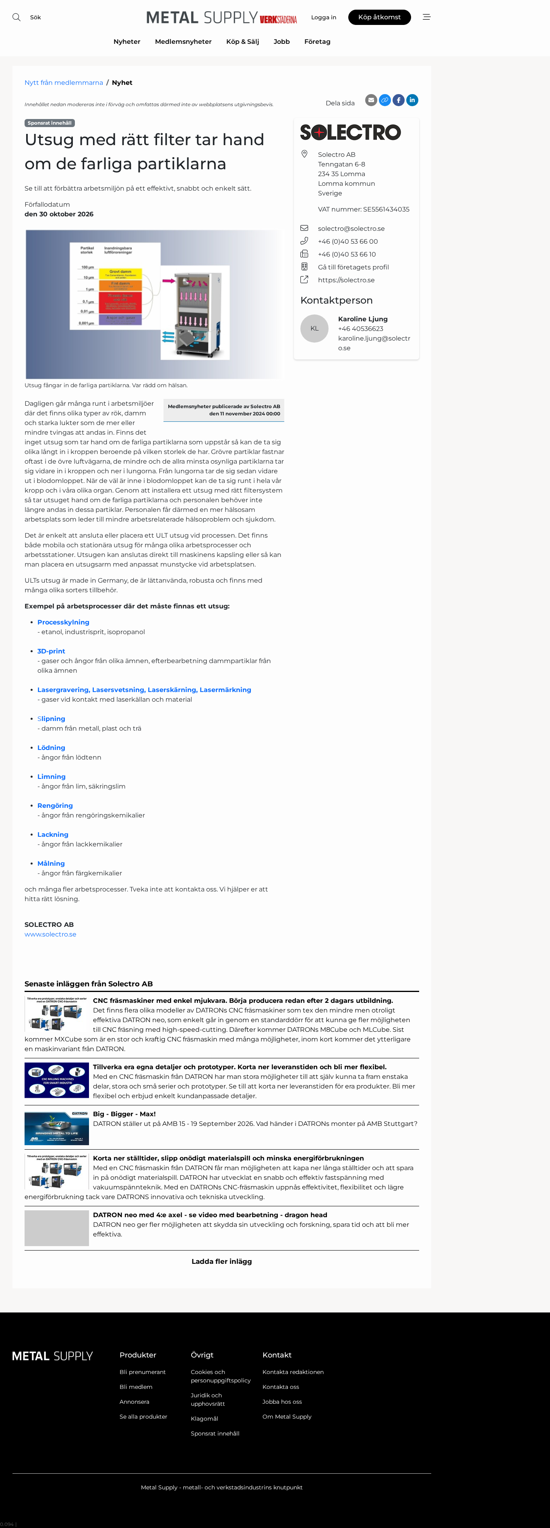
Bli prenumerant (143, 1372)
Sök (35, 17)
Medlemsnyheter (183, 41)
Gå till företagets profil (353, 267)
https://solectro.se (346, 280)
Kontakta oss (281, 1386)
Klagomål (204, 1418)
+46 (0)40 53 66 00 (348, 241)
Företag (317, 41)
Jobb (282, 41)
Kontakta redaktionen (293, 1372)
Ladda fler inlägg (222, 1261)
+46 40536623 (360, 329)
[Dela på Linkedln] (412, 100)
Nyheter (127, 41)
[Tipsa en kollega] (371, 100)
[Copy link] (385, 100)
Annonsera (134, 1401)
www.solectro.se (51, 934)
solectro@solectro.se (351, 228)
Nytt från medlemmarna (64, 82)
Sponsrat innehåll (215, 1433)
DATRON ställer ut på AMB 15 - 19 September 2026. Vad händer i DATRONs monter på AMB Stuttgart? (256, 1119)
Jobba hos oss (282, 1401)
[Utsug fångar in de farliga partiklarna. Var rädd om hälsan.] (154, 304)
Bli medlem (136, 1386)
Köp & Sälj (242, 41)
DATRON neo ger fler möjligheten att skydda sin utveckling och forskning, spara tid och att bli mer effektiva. (251, 1224)
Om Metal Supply (287, 1416)
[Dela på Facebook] (399, 100)
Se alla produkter (143, 1416)
